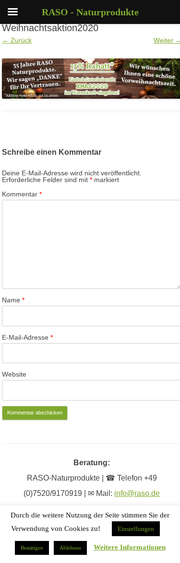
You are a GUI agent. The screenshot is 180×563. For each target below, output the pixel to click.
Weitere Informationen (130, 547)
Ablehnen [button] (70, 548)
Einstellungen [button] (136, 528)
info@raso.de (137, 493)
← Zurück (17, 40)
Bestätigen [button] (32, 548)
